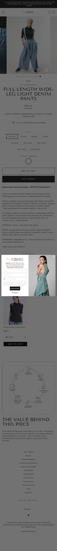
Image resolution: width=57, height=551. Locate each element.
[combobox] (5, 279)
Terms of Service (22, 285)
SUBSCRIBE (14, 288)
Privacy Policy (18, 285)
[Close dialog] (54, 256)
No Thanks (14, 292)
